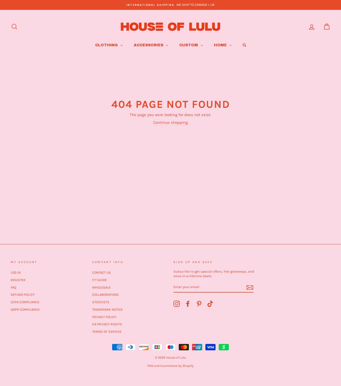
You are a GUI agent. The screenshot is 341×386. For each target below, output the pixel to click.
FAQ (13, 287)
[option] (170, 5)
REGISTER (18, 280)
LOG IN (16, 272)
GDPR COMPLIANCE (25, 309)
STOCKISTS (100, 302)
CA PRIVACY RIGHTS (107, 324)
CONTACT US (101, 272)
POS (150, 366)
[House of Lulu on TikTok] (210, 304)
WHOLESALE (101, 287)
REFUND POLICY (23, 295)
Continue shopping (170, 122)
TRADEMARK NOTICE (107, 309)
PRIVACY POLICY (104, 317)
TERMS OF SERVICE (106, 332)
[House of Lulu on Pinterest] (199, 304)
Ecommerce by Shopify (177, 366)
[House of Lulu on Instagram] (176, 304)
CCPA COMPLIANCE (25, 302)
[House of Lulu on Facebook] (188, 304)
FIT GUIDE (99, 280)
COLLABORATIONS (105, 295)
